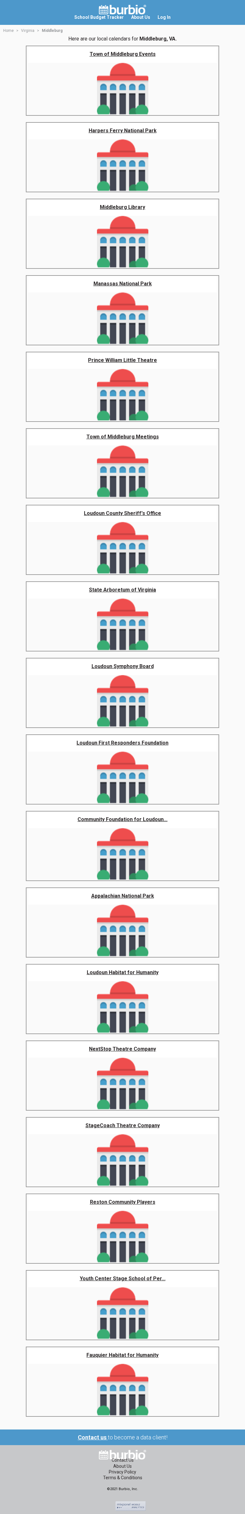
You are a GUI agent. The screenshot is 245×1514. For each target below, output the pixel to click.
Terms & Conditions (122, 1477)
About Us (122, 1466)
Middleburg (52, 30)
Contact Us (123, 1460)
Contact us (93, 1437)
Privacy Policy (122, 1471)
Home (8, 30)
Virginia (27, 30)
